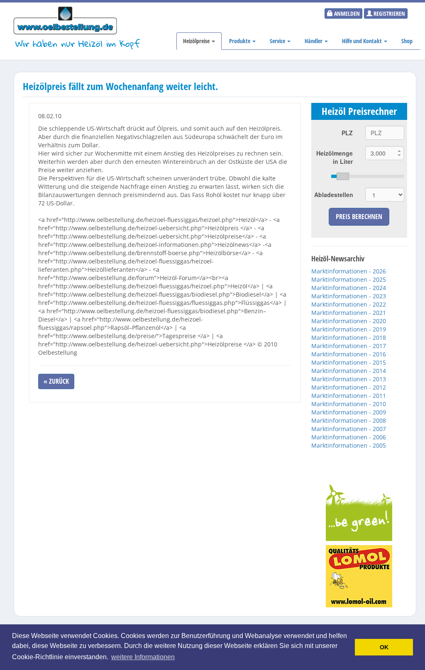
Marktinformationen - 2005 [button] (348, 445)
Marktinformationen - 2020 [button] (348, 321)
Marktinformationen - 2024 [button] (348, 288)
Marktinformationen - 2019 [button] (348, 329)
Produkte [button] (240, 41)
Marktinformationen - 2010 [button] (348, 404)
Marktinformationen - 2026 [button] (348, 271)
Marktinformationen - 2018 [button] (348, 337)
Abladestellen (333, 194)
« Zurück (56, 381)
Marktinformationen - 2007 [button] (348, 429)
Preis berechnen (359, 216)
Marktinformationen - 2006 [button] (348, 437)
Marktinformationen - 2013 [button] (348, 379)
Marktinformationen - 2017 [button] (348, 346)
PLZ (347, 133)
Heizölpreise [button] (197, 41)
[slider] (367, 176)
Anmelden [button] (346, 13)
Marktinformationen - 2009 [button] (348, 412)
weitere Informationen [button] (143, 656)
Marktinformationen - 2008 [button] (348, 420)
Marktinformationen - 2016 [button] (348, 354)
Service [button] (278, 41)
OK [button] (384, 647)
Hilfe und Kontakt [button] (362, 41)
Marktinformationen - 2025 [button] (348, 279)
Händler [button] (314, 41)
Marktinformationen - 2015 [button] (348, 362)
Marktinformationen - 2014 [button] (348, 371)
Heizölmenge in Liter (334, 157)
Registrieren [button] (388, 13)
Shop (407, 41)
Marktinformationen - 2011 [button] (348, 396)
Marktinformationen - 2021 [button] (348, 313)
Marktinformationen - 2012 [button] (348, 387)
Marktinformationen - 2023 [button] (348, 296)
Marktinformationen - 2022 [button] (348, 304)
